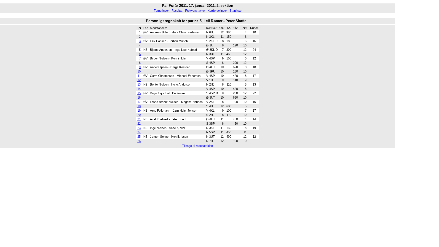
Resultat (176, 10)
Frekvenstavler (195, 10)
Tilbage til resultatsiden (197, 146)
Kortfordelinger (217, 10)
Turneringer (161, 10)
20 (139, 115)
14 (139, 89)
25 (139, 136)
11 (139, 76)
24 (139, 132)
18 (139, 106)
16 (139, 97)
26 (139, 141)
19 (139, 110)
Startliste (235, 10)
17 (139, 102)
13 (139, 84)
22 (139, 123)
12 (139, 80)
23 (139, 128)
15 (139, 93)
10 (139, 71)
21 (139, 119)
